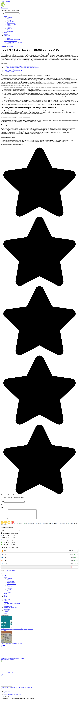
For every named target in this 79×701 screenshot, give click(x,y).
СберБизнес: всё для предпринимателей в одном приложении (17, 629)
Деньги (6, 34)
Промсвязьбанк (11, 23)
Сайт (2, 507)
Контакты (6, 693)
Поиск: (3, 13)
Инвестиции (7, 35)
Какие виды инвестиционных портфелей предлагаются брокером (21, 67)
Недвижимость (8, 606)
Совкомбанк (10, 31)
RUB (10, 547)
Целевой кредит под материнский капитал (12, 643)
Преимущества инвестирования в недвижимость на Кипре (16, 687)
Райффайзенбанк (11, 24)
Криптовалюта (7, 43)
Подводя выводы (9, 71)
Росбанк (9, 25)
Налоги (6, 604)
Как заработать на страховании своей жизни (12, 658)
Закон (5, 597)
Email (2, 504)
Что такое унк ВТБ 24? (7, 672)
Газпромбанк (10, 21)
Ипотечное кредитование (13, 39)
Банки (5, 16)
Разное (5, 613)
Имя (2, 501)
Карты (5, 600)
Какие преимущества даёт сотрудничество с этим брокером (20, 66)
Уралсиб (9, 27)
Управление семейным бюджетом (16, 42)
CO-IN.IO (75, 567)
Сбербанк (9, 17)
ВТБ (8, 18)
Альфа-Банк (10, 28)
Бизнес (5, 32)
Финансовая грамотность (10, 41)
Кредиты (6, 36)
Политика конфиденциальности (12, 694)
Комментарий (4, 518)
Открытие (9, 30)
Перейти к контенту (6, 1)
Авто (5, 575)
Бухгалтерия (7, 609)
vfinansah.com (4, 8)
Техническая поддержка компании (13, 68)
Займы (8, 38)
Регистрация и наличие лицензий (13, 70)
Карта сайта (7, 691)
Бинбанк (9, 20)
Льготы (6, 611)
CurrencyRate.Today (10, 570)
